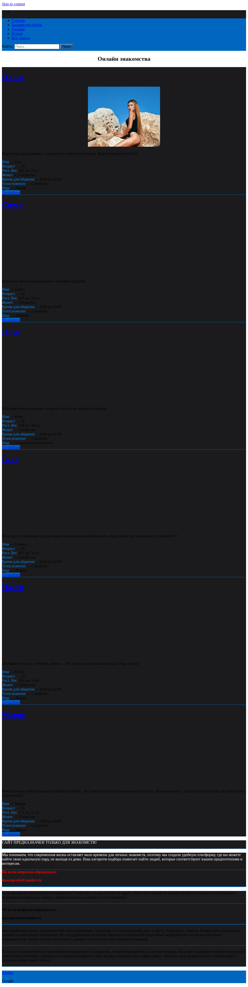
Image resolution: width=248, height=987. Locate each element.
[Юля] (124, 400)
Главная (18, 20)
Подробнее (11, 192)
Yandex (8, 973)
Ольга (13, 76)
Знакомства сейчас (27, 25)
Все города (21, 38)
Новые (17, 33)
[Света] (124, 273)
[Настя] (124, 655)
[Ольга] (124, 145)
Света (12, 204)
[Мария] (124, 783)
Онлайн (18, 29)
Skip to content (13, 4)
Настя (12, 587)
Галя (10, 459)
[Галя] (124, 528)
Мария (14, 714)
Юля (10, 331)
